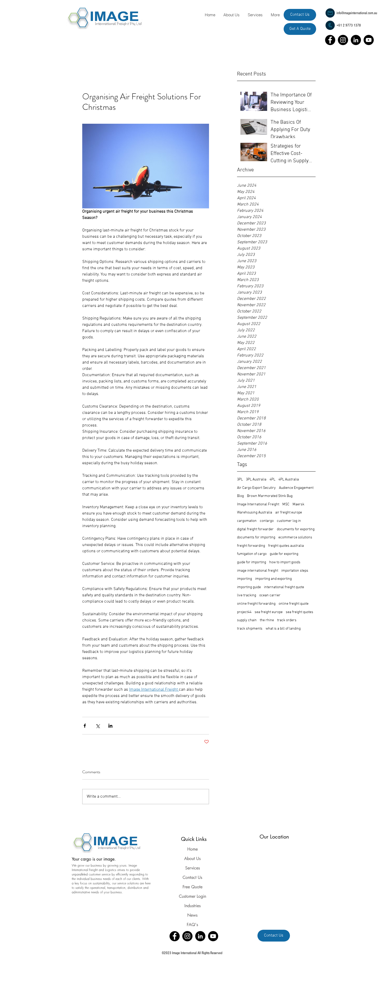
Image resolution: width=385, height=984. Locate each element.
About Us (192, 858)
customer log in (289, 521)
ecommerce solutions (295, 537)
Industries (192, 906)
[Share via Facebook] (84, 725)
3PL (240, 479)
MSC (285, 504)
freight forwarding (251, 546)
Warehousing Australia (254, 512)
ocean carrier (269, 595)
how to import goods (284, 562)
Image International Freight (258, 504)
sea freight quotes (299, 612)
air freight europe (288, 512)
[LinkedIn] (356, 40)
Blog (240, 496)
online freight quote (294, 604)
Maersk (298, 504)
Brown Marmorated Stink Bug (270, 496)
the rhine (267, 620)
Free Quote (192, 887)
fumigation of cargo (252, 554)
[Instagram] (343, 40)
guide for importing (251, 562)
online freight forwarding (256, 604)
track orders (286, 620)
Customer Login (192, 896)
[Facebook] (330, 40)
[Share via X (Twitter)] (97, 725)
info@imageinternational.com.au (357, 13)
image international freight (257, 571)
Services (192, 868)
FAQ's (192, 924)
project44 (244, 612)
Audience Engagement (296, 488)
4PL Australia (288, 479)
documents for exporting (296, 529)
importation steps (294, 571)
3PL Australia (256, 479)
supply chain (247, 620)
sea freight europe (269, 612)
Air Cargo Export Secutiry (256, 488)
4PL (272, 479)
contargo (267, 521)
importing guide (249, 587)
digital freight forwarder (255, 529)
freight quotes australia (286, 546)
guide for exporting (284, 554)
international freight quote (284, 587)
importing (244, 579)
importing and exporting (273, 579)
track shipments (249, 628)
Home (192, 849)
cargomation (247, 521)
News (192, 915)
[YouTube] (369, 40)
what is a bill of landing (283, 628)
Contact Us (192, 877)
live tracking (246, 595)
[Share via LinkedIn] (110, 725)
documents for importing (256, 537)
